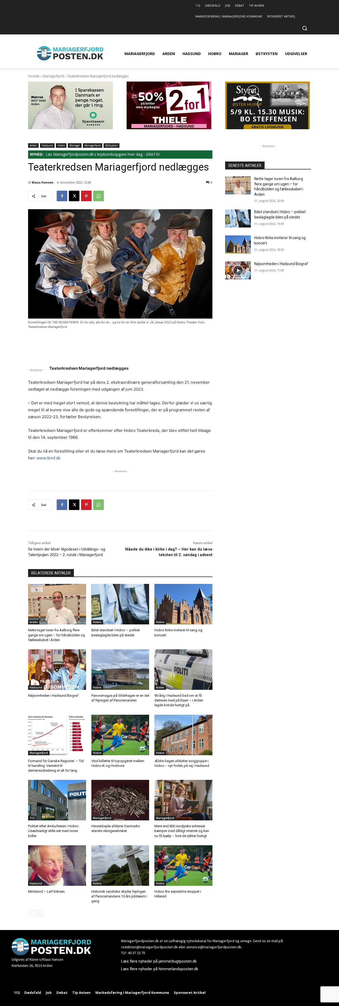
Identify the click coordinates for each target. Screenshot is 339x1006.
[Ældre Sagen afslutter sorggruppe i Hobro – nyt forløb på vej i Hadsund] (183, 735)
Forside (33, 76)
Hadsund (47, 145)
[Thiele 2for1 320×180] (169, 128)
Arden (33, 145)
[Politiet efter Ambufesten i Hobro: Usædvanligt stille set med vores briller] (57, 800)
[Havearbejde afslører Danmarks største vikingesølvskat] (120, 800)
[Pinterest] (86, 196)
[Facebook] (62, 196)
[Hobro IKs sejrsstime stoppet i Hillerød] (183, 865)
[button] (304, 28)
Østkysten (111, 145)
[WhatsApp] (98, 196)
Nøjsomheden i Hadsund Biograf (53, 696)
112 (32, 818)
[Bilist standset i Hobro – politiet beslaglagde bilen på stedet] (120, 604)
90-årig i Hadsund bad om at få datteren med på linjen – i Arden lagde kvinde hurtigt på (178, 700)
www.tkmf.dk (48, 457)
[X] (74, 196)
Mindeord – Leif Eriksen (46, 891)
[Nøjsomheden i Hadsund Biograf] (57, 669)
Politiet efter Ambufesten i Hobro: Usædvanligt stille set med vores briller (53, 831)
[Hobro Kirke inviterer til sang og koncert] (183, 604)
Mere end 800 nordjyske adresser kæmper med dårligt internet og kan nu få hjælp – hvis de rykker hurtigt (181, 831)
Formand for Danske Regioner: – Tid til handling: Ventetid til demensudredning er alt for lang (56, 765)
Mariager (74, 145)
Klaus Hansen (42, 182)
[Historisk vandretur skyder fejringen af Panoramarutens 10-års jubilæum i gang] (120, 865)
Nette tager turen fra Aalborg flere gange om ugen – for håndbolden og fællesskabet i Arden (56, 635)
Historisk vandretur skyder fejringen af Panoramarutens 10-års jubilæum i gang (119, 896)
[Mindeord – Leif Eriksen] (57, 865)
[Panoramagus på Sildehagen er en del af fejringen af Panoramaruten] (120, 669)
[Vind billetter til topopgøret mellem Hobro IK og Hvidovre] (120, 735)
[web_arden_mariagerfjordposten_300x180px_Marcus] (70, 128)
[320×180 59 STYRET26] (267, 128)
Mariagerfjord (53, 76)
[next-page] (40, 913)
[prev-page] (31, 913)
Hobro (61, 145)
